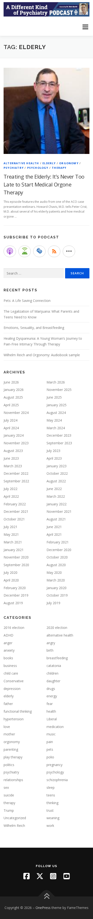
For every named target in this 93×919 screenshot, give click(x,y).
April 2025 (11, 405)
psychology (37, 167)
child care (11, 673)
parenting (11, 749)
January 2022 (56, 504)
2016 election (14, 627)
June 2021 (54, 526)
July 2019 (53, 603)
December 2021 (16, 511)
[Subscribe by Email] (39, 251)
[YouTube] (66, 876)
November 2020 (16, 557)
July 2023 (53, 450)
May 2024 (54, 420)
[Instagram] (53, 876)
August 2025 (13, 397)
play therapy (13, 757)
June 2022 (54, 488)
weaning (52, 818)
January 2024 (14, 435)
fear (49, 703)
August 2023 (13, 450)
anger (8, 643)
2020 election (56, 627)
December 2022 (16, 473)
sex (6, 787)
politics (9, 764)
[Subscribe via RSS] (54, 251)
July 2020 (10, 572)
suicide (9, 795)
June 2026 (11, 382)
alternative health (21, 163)
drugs (50, 688)
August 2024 (56, 412)
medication (55, 726)
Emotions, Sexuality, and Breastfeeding (34, 327)
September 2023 (59, 443)
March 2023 (13, 466)
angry (50, 643)
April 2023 (54, 458)
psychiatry (14, 167)
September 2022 (16, 481)
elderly (49, 163)
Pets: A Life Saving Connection (27, 300)
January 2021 (14, 549)
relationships (13, 780)
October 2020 (57, 557)
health (51, 711)
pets (49, 749)
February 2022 (15, 504)
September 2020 (16, 565)
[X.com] (39, 876)
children (52, 673)
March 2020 (55, 580)
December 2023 (58, 435)
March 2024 (55, 428)
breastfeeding (57, 658)
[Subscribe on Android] (24, 251)
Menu (85, 27)
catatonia (53, 665)
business (10, 665)
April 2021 (54, 534)
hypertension (14, 719)
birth (49, 650)
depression (12, 688)
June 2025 (54, 397)
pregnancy (54, 764)
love (7, 726)
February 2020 (15, 588)
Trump (9, 810)
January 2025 (56, 405)
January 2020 (56, 588)
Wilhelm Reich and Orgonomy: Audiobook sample (42, 355)
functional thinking (18, 711)
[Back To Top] (46, 896)
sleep (50, 787)
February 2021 (57, 542)
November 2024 (16, 412)
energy (51, 696)
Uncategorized (15, 818)
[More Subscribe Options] (69, 251)
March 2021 (13, 542)
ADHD (8, 635)
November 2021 (59, 511)
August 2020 (56, 565)
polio (50, 757)
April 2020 (11, 580)
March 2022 (55, 496)
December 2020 (58, 549)
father (8, 703)
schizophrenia (57, 780)
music (51, 734)
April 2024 (11, 428)
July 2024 (10, 420)
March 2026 (55, 382)
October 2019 (57, 595)
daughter (53, 681)
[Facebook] (26, 876)
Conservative (14, 681)
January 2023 (56, 466)
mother (9, 734)
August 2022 (56, 481)
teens (50, 795)
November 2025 (59, 389)
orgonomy (68, 163)
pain (49, 741)
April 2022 (11, 496)
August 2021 (56, 519)
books (8, 658)
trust (50, 810)
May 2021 (11, 534)
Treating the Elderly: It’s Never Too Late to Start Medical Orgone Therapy (44, 184)
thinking (52, 803)
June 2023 (11, 458)
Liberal (51, 719)
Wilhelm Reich (14, 825)
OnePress (43, 907)
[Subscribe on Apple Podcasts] (10, 251)
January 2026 (14, 389)
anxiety (9, 650)
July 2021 (10, 526)
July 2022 (10, 488)
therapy (59, 167)
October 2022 (57, 473)
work (50, 825)
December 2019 (16, 595)
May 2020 (54, 572)
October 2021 (14, 519)
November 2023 (16, 443)
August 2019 (13, 603)
